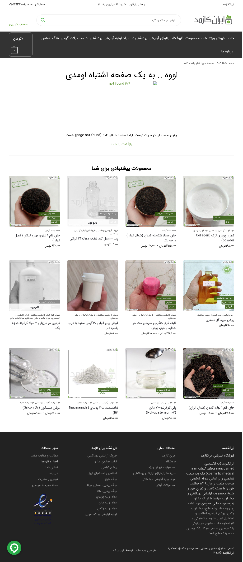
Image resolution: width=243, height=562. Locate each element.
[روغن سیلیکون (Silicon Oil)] (34, 373)
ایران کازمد (169, 455)
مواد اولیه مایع (17, 318)
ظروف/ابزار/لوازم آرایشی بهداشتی (45, 315)
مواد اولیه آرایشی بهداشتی (222, 230)
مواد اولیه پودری (200, 230)
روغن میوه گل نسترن (220, 320)
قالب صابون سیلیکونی (206, 523)
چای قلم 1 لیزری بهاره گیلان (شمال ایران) (37, 238)
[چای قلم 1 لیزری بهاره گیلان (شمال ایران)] (34, 201)
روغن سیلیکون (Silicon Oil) (41, 407)
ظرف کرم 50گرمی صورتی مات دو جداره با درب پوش (154, 326)
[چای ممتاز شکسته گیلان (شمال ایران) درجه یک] (150, 201)
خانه (231, 63)
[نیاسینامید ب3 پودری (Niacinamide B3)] (92, 373)
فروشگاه (171, 461)
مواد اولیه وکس (107, 508)
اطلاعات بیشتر (34, 336)
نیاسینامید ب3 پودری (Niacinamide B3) (93, 410)
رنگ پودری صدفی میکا (218, 528)
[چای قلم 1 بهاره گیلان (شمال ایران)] (208, 373)
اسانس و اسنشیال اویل (102, 473)
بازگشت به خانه (121, 144)
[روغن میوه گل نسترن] (208, 285)
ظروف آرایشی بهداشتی (107, 230)
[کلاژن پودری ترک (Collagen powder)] (208, 201)
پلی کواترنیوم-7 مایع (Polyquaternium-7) (161, 410)
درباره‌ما (53, 473)
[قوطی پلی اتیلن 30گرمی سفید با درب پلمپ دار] (92, 285)
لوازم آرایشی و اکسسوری (101, 514)
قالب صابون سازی (105, 461)
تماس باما (52, 467)
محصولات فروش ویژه (162, 467)
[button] (21, 44)
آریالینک (118, 550)
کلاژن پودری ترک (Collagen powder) (215, 238)
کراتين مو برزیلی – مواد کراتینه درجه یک (36, 326)
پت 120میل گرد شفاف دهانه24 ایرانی (94, 238)
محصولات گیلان (169, 230)
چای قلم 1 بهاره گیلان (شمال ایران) (211, 407)
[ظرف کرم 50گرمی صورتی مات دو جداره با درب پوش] (150, 285)
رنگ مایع (221, 533)
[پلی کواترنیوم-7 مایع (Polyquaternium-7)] (150, 373)
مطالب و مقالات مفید (44, 455)
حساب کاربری (18, 24)
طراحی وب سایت (145, 550)
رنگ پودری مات (107, 490)
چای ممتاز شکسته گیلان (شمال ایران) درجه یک (151, 238)
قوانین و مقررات (48, 479)
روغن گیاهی (228, 315)
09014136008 (17, 4)
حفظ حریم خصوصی (45, 485)
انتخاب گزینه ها (209, 255)
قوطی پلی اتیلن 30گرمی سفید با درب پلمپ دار (93, 326)
